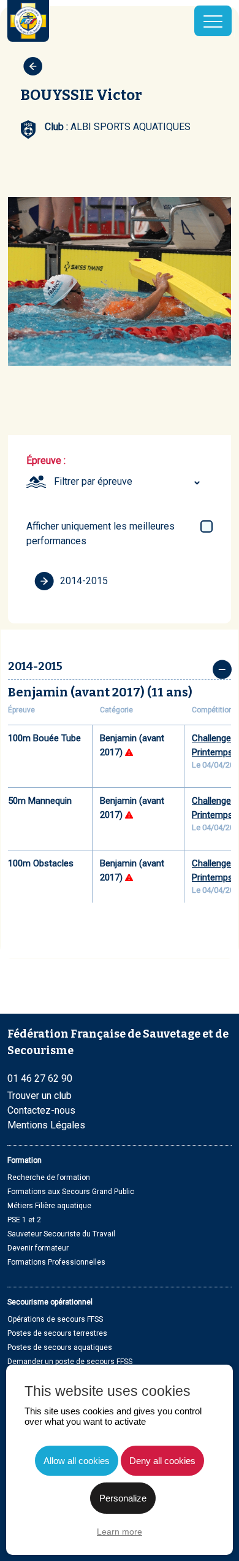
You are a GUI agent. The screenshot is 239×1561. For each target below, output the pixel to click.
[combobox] (128, 481)
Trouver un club (39, 1095)
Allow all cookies (77, 1460)
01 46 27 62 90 (39, 1078)
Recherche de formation (48, 1177)
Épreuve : (46, 460)
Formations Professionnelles (56, 1262)
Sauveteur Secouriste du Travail (61, 1234)
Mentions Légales (46, 1125)
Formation (24, 1160)
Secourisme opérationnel (50, 1302)
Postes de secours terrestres (57, 1333)
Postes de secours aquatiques (59, 1347)
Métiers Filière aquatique (49, 1205)
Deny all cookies (162, 1460)
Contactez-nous (41, 1110)
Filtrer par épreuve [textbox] (93, 481)
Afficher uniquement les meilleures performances (100, 533)
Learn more (119, 1531)
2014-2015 (84, 581)
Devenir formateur (38, 1248)
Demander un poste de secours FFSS (69, 1361)
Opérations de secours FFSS (55, 1319)
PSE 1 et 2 (24, 1220)
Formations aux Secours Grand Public (70, 1191)
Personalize (122, 1498)
